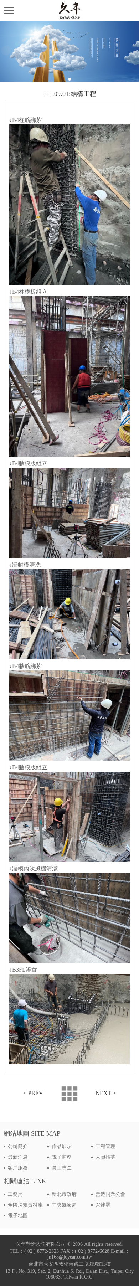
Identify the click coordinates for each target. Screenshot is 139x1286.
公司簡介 (18, 1146)
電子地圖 (18, 1215)
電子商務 (62, 1157)
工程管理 (105, 1146)
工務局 (15, 1194)
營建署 (103, 1205)
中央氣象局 (64, 1205)
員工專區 (62, 1168)
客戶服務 (18, 1168)
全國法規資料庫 (25, 1205)
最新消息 (18, 1157)
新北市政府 (64, 1194)
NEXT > (106, 1093)
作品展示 (62, 1146)
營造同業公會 (110, 1194)
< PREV (33, 1093)
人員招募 (105, 1157)
